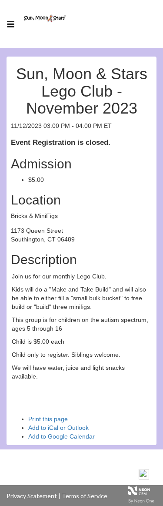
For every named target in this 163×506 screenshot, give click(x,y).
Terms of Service (84, 495)
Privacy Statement (32, 495)
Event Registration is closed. (60, 142)
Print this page (48, 419)
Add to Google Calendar (61, 436)
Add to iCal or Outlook (58, 427)
